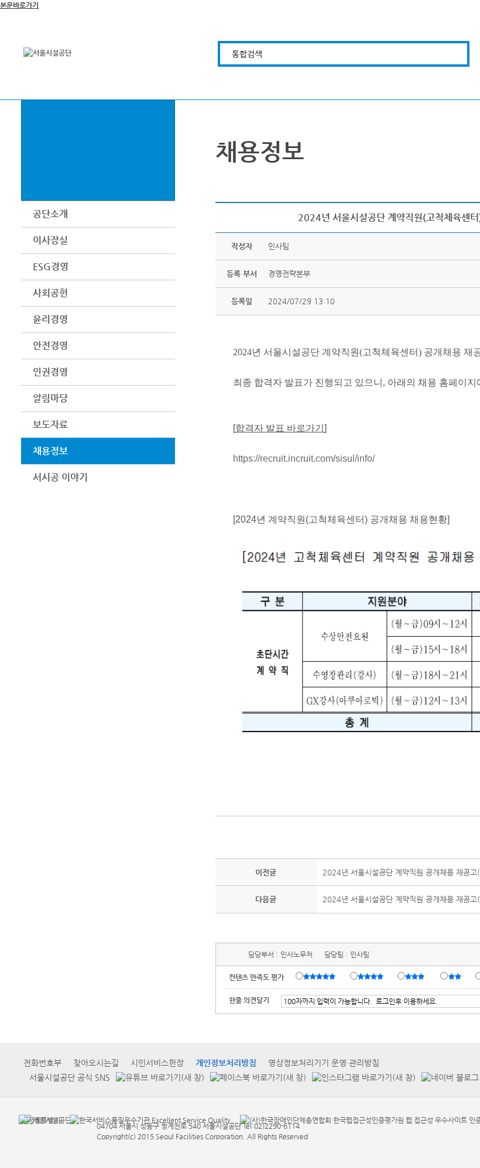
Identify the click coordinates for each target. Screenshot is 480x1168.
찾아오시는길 (96, 1062)
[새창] (39, 1119)
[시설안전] (436, 83)
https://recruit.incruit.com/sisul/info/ (304, 458)
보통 (416, 976)
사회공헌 (50, 292)
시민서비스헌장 (157, 1062)
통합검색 (247, 54)
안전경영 (50, 345)
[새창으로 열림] (157, 1077)
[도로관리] (370, 83)
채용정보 (50, 450)
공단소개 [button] (50, 213)
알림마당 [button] (50, 398)
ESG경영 (50, 266)
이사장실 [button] (50, 240)
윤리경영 (50, 319)
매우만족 (320, 976)
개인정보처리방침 (226, 1062)
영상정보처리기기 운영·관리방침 (323, 1062)
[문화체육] (304, 83)
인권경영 (50, 371)
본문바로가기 (19, 5)
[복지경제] (238, 83)
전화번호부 (42, 1062)
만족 (372, 976)
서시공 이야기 (60, 477)
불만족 (456, 976)
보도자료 (50, 424)
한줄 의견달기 (249, 1000)
